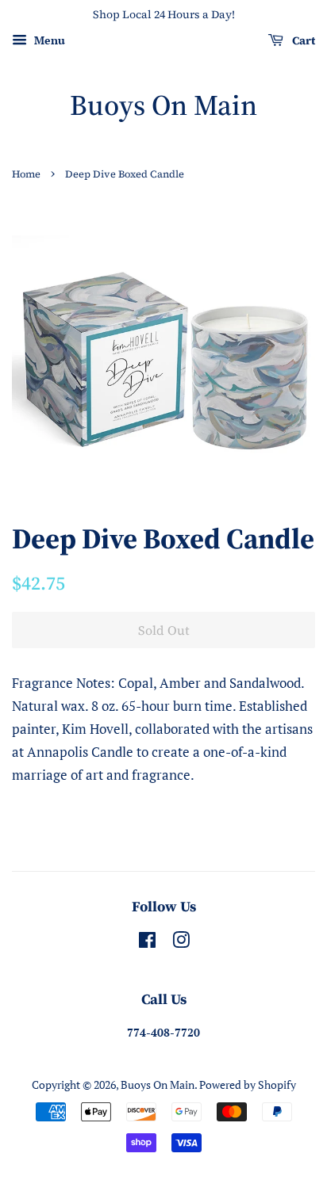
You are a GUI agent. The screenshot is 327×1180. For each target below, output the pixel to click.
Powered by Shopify (247, 1084)
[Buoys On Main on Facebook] (147, 942)
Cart (302, 40)
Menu (48, 40)
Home (26, 174)
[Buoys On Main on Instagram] (181, 942)
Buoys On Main (163, 105)
